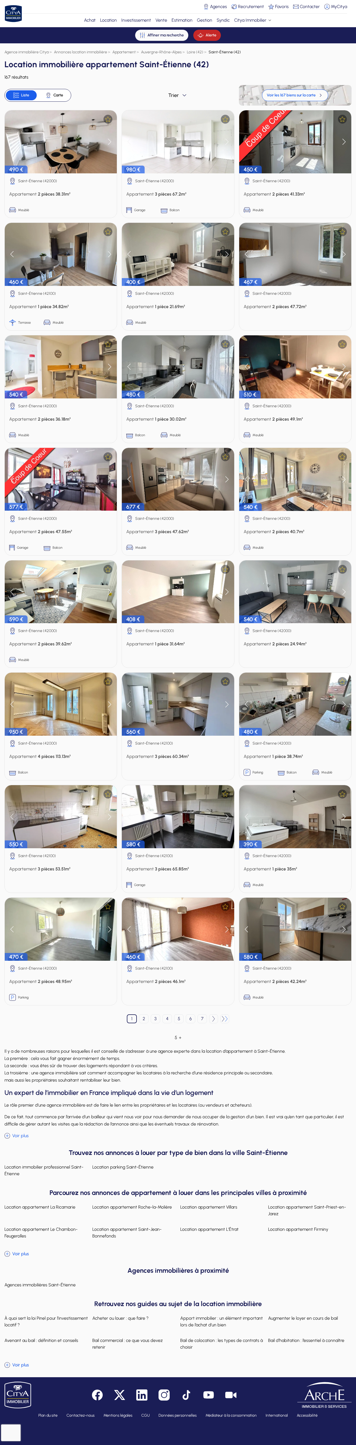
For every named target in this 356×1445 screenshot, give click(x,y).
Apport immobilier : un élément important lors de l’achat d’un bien (221, 1321)
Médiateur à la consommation (231, 1415)
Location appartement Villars (208, 1207)
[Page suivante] (213, 1018)
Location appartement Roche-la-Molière (132, 1207)
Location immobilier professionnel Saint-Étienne (43, 1170)
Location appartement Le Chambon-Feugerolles (41, 1233)
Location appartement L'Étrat (209, 1229)
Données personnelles (178, 1415)
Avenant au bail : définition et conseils (41, 1340)
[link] (295, 95)
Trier (173, 95)
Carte (58, 95)
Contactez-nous (80, 1415)
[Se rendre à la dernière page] (224, 1018)
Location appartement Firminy (298, 1229)
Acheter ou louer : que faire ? (120, 1318)
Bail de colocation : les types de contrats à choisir (221, 1344)
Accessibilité (307, 1415)
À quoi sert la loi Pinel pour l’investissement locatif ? (46, 1321)
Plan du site (48, 1415)
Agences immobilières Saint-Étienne (40, 1284)
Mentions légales (117, 1415)
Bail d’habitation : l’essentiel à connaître (306, 1340)
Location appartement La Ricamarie (39, 1207)
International (277, 1415)
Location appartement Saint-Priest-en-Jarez (307, 1210)
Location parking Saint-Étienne (123, 1167)
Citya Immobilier (250, 20)
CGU (145, 1415)
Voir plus (20, 1135)
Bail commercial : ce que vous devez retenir (127, 1344)
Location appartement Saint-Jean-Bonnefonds (127, 1233)
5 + (178, 1037)
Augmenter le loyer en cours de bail (303, 1318)
